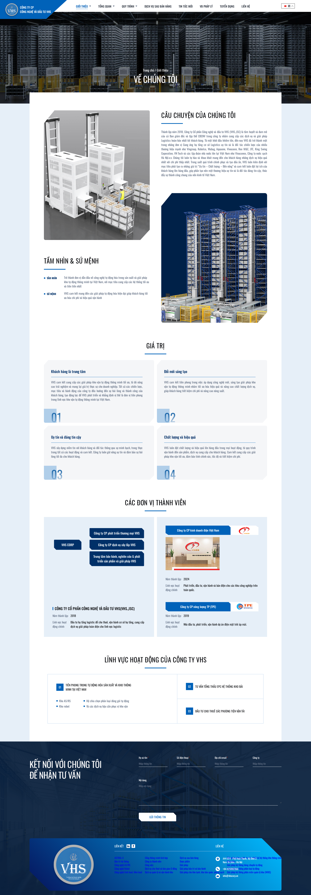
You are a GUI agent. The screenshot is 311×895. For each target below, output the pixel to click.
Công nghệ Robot (122, 868)
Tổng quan (104, 6)
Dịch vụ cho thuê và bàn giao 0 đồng (161, 868)
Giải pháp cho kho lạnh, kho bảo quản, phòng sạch (202, 872)
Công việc (149, 865)
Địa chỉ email (221, 757)
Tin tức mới (186, 6)
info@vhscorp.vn (230, 876)
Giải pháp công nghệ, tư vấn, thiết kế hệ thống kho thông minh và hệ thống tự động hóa (261, 859)
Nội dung (143, 780)
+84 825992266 (230, 869)
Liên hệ (246, 6)
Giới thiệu (82, 6)
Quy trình (128, 6)
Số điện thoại (183, 757)
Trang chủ (148, 70)
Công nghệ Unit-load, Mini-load (128, 872)
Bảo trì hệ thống (121, 861)
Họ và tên (144, 757)
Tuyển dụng (227, 6)
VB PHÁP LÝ (206, 6)
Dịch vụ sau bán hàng (158, 6)
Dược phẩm (185, 861)
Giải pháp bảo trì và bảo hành (193, 868)
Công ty (256, 757)
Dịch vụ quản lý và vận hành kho (159, 872)
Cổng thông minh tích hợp (156, 858)
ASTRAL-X (119, 858)
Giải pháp (184, 865)
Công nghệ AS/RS (122, 865)
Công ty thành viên (153, 861)
